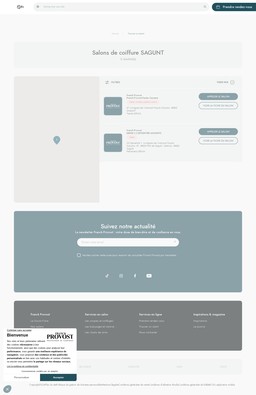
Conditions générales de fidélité (194, 384)
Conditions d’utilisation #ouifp (164, 384)
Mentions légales (110, 384)
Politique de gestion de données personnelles (79, 384)
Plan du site (50, 384)
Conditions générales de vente (133, 384)
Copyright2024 (37, 384)
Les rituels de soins (96, 332)
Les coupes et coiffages (99, 321)
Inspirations (200, 321)
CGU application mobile (222, 384)
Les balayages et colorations (101, 327)
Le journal (199, 327)
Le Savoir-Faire (39, 321)
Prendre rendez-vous (151, 321)
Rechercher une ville (54, 6)
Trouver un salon (149, 327)
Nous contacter (148, 332)
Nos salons (37, 327)
